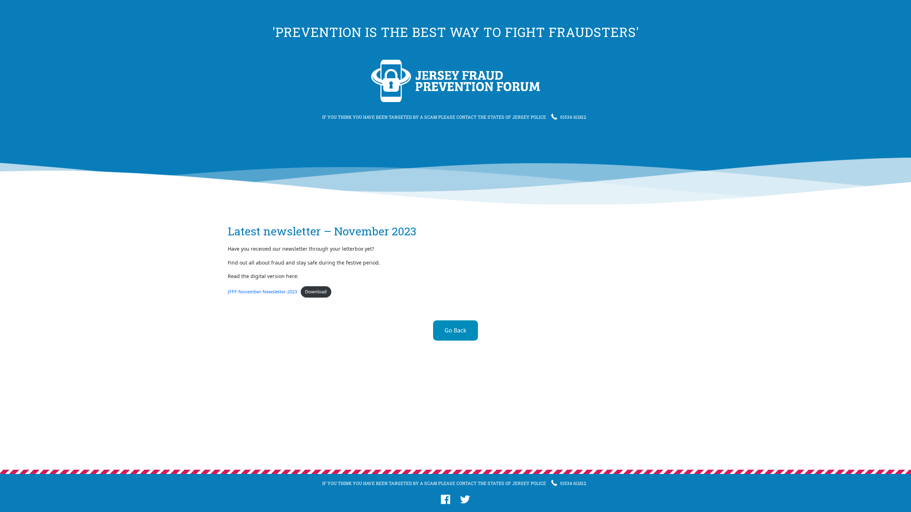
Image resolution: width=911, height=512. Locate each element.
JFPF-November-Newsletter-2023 (262, 291)
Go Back (455, 330)
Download (316, 291)
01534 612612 (573, 117)
